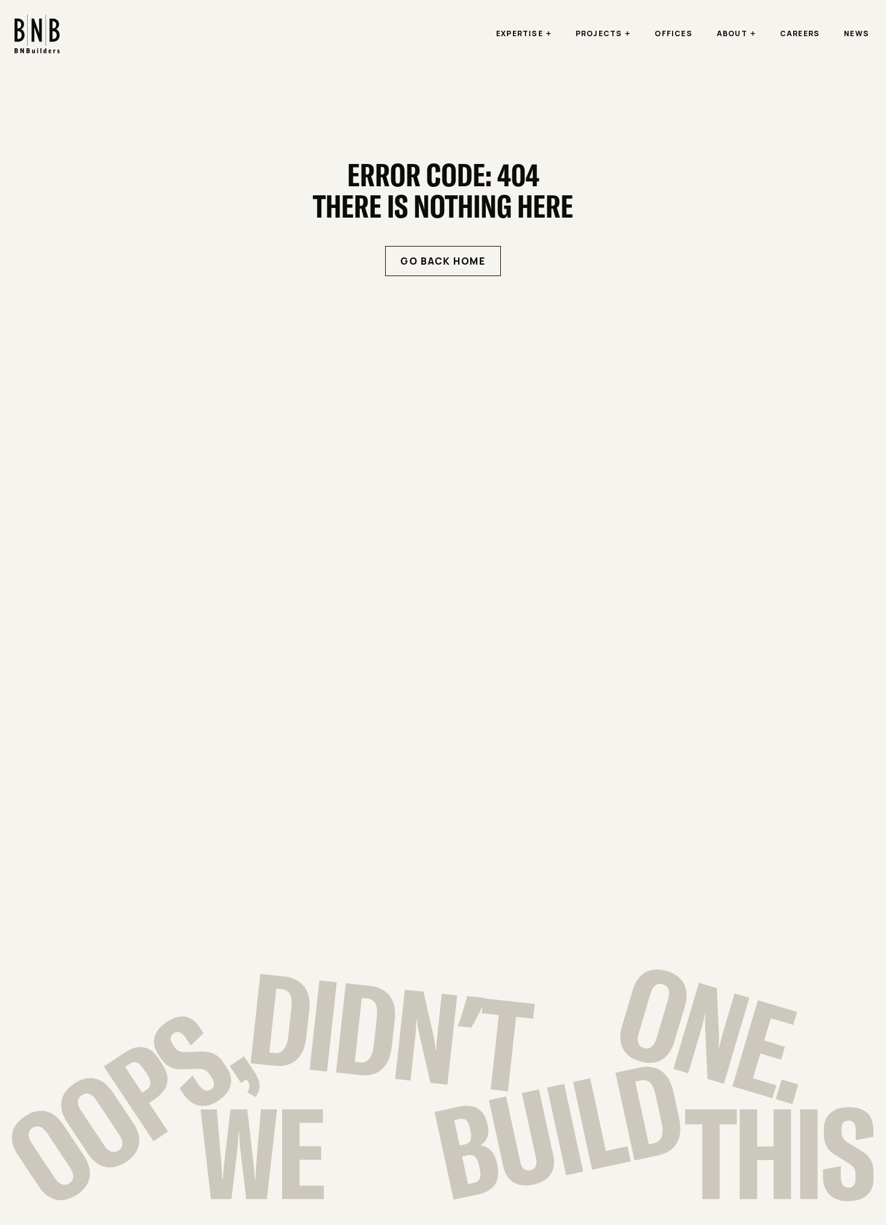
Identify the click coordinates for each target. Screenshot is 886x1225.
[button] (524, 34)
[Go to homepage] (37, 34)
